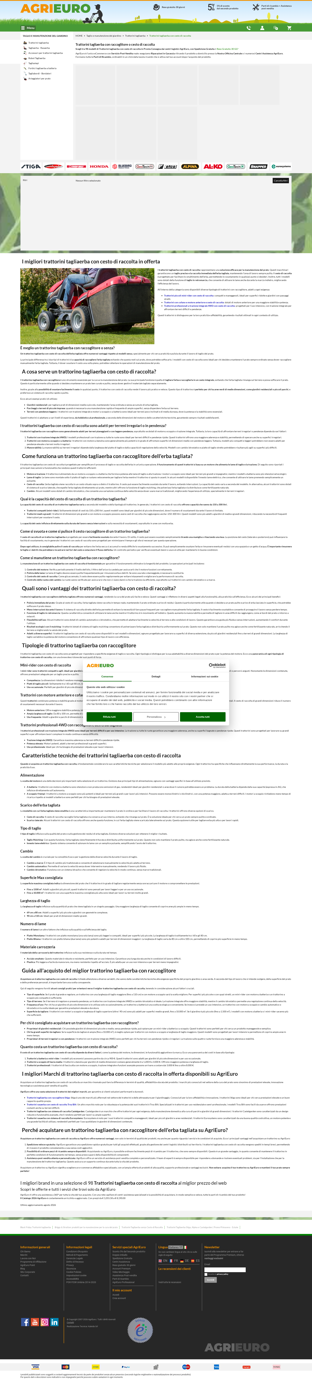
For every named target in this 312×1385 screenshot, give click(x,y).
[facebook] (25, 1330)
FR (175, 1261)
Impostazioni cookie (76, 1275)
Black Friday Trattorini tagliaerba (35, 1227)
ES (197, 1261)
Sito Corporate (27, 1272)
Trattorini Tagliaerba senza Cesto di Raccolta (142, 1227)
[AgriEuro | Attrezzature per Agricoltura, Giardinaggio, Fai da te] (64, 8)
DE (186, 1261)
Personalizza (154, 716)
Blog (22, 1268)
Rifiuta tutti (109, 716)
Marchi (23, 1255)
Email (207, 1264)
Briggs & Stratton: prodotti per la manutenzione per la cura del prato (86, 1227)
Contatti (24, 1275)
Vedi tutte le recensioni (169, 1282)
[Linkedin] (54, 1330)
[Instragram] (45, 1330)
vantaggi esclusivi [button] (213, 1258)
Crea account (119, 1298)
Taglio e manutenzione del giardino (45, 35)
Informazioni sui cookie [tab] (204, 676)
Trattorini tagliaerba (135, 35)
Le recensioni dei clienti (174, 1269)
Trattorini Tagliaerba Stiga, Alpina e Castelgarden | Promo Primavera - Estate (202, 1227)
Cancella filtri (281, 180)
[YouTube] (35, 1330)
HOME (79, 35)
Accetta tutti (203, 716)
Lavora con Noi (28, 1258)
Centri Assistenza (121, 1261)
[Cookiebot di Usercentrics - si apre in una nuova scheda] (211, 665)
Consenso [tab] (107, 676)
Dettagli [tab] (156, 676)
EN (164, 1261)
